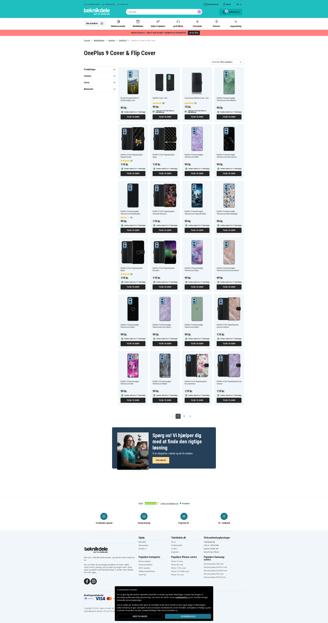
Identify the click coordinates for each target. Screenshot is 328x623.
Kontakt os (142, 549)
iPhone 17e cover (177, 575)
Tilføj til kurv (133, 117)
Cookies (174, 549)
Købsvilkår (142, 542)
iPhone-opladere (145, 561)
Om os (173, 542)
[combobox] (164, 12)
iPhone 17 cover (177, 561)
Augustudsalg (235, 26)
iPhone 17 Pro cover (178, 568)
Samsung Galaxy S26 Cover (214, 564)
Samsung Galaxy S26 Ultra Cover (215, 571)
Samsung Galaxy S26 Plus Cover (215, 567)
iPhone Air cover (177, 565)
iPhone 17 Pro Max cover (180, 571)
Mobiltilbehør (138, 26)
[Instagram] (94, 581)
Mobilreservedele (118, 26)
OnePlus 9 (123, 40)
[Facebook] (87, 581)
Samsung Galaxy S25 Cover (214, 574)
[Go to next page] (190, 416)
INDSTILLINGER (140, 616)
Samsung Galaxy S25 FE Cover (215, 577)
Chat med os (161, 460)
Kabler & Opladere (158, 26)
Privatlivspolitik (176, 545)
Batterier (216, 26)
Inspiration (175, 552)
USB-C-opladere (144, 568)
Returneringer (143, 545)
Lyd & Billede (178, 26)
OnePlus (111, 40)
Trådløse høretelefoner (147, 571)
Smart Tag (142, 575)
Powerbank (197, 26)
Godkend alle (188, 616)
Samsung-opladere (145, 565)
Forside (87, 40)
